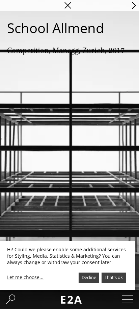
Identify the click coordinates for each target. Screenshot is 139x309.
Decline (89, 277)
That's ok (114, 277)
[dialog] (67, 265)
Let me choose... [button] (25, 277)
